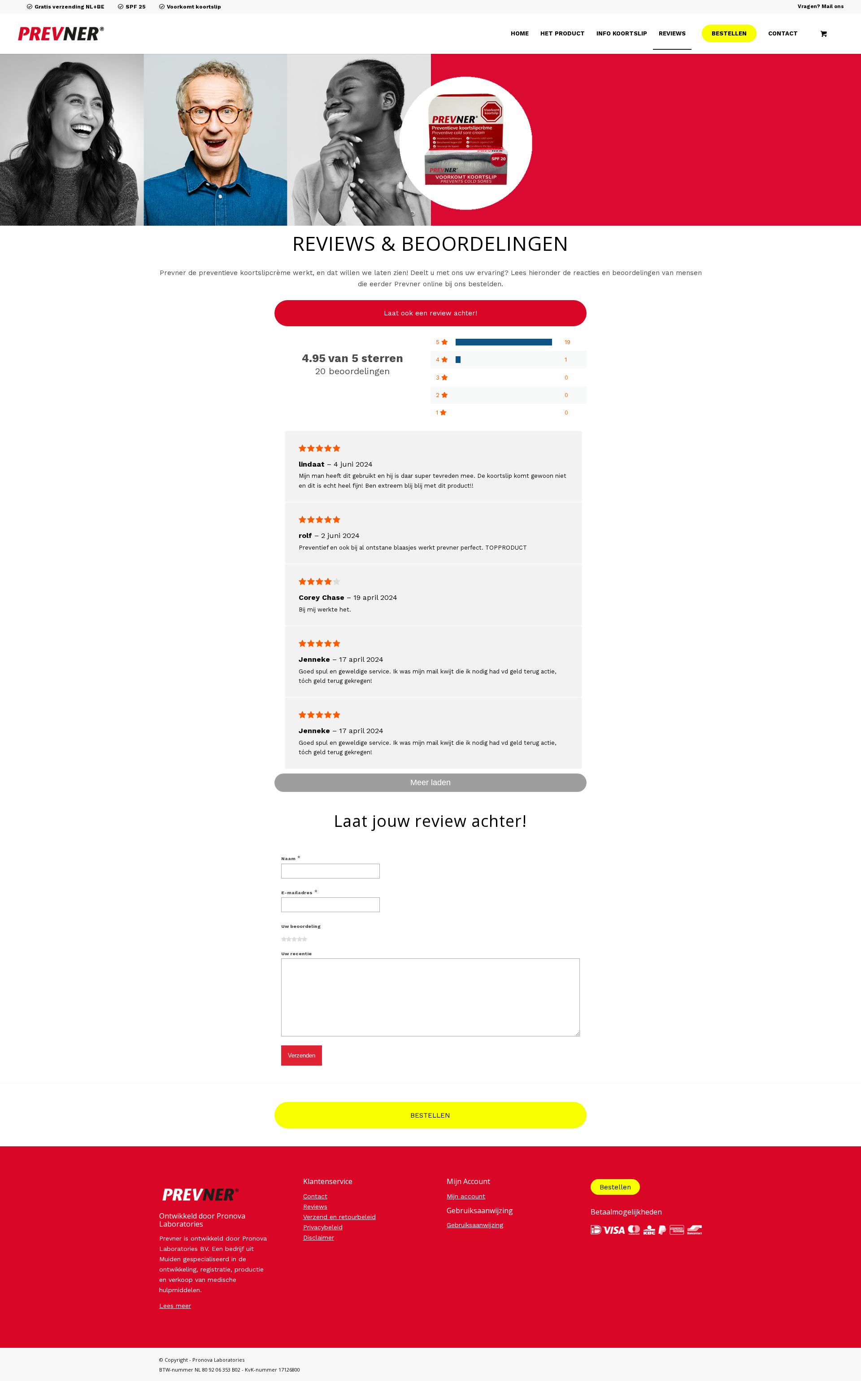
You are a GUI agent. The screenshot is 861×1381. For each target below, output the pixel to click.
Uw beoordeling (301, 926)
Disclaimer (318, 1237)
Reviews (315, 1206)
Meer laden (430, 782)
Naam (290, 858)
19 (567, 342)
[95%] (504, 342)
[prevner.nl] (141, 33)
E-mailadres (299, 893)
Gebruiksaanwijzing (475, 1224)
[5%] (458, 359)
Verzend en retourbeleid (339, 1216)
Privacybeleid (323, 1227)
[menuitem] (520, 33)
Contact (315, 1196)
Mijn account (466, 1196)
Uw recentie (296, 954)
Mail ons (833, 6)
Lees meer (175, 1305)
